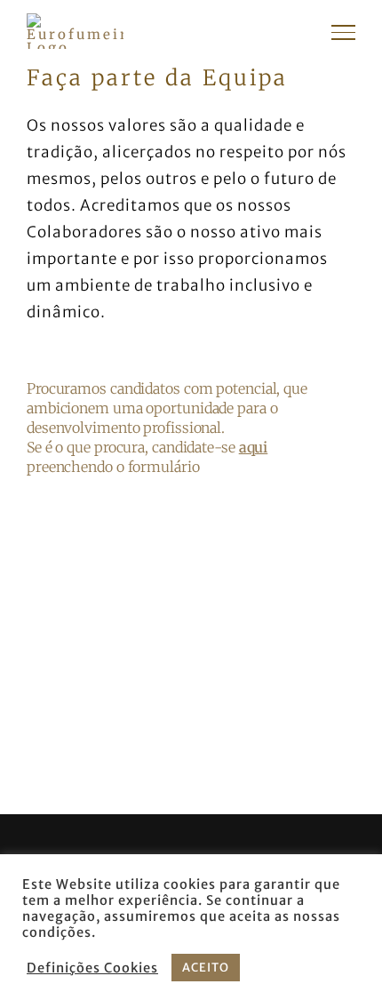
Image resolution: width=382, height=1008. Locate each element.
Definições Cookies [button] (92, 968)
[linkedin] (237, 847)
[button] (191, 427)
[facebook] (132, 847)
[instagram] (185, 847)
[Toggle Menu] (344, 32)
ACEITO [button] (205, 967)
